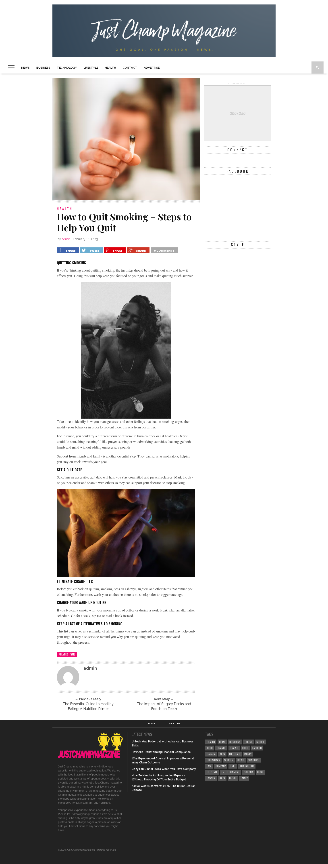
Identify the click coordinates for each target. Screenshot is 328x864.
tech (210, 748)
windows (253, 760)
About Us (174, 724)
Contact (130, 67)
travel (234, 748)
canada (211, 754)
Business (43, 67)
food (245, 748)
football (234, 754)
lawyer (211, 778)
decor (233, 778)
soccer (228, 760)
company (221, 766)
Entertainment (231, 772)
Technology (67, 67)
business (235, 742)
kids (222, 754)
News (25, 67)
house (248, 742)
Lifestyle (91, 67)
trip (232, 766)
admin (66, 239)
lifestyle (212, 772)
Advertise (152, 67)
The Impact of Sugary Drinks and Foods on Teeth (164, 706)
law (209, 766)
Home (151, 724)
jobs (222, 778)
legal (260, 772)
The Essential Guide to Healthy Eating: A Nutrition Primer (88, 706)
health (211, 742)
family (244, 778)
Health (110, 67)
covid (240, 760)
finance (221, 748)
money (247, 754)
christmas (213, 760)
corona (248, 772)
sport (260, 742)
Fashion (257, 748)
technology (247, 766)
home (222, 742)
